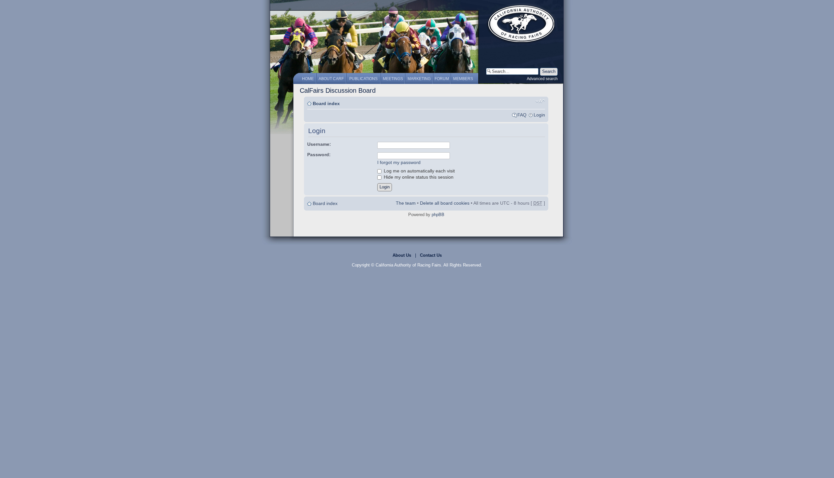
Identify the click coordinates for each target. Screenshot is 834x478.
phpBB (438, 214)
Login (539, 114)
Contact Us (431, 255)
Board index (326, 103)
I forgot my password (399, 162)
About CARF (331, 78)
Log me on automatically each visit (418, 170)
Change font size (540, 101)
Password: (319, 154)
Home (308, 78)
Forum (442, 78)
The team (406, 203)
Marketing (419, 78)
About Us (402, 255)
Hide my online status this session (417, 177)
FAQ (521, 114)
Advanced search (542, 78)
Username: (319, 144)
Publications (363, 78)
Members (463, 78)
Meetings (393, 78)
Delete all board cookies (444, 203)
